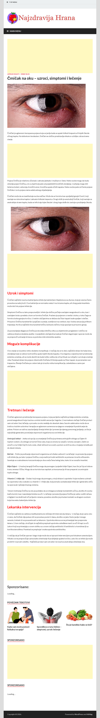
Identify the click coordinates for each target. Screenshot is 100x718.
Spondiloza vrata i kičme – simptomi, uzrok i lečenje (49, 628)
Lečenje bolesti (13, 74)
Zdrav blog (25, 74)
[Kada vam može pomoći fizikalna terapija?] (20, 624)
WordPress (79, 714)
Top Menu (13, 2)
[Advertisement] (50, 56)
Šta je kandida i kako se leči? (79, 624)
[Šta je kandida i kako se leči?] (79, 622)
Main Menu (15, 31)
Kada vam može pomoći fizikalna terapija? (18, 628)
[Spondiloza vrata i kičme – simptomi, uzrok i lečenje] (50, 624)
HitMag (89, 714)
